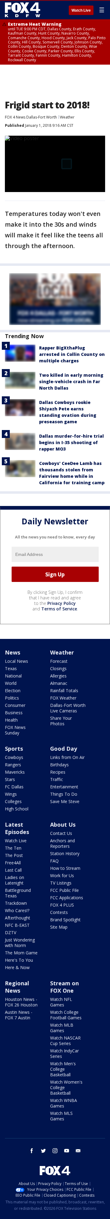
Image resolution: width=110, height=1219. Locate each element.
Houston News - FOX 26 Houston (21, 1002)
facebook (32, 1151)
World (10, 683)
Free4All (13, 863)
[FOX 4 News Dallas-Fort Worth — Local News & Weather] (22, 9)
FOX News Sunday (15, 730)
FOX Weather (63, 698)
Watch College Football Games (66, 1015)
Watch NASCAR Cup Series (65, 1040)
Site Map (59, 927)
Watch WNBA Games (63, 1103)
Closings (58, 668)
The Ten (13, 848)
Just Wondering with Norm (20, 942)
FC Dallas (14, 787)
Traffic (56, 779)
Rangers (13, 765)
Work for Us (62, 875)
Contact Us (61, 833)
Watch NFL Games (61, 1002)
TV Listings (61, 883)
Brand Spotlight (65, 920)
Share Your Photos (61, 720)
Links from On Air (67, 757)
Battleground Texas (18, 893)
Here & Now (17, 967)
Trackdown (16, 903)
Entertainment (64, 787)
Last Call (13, 870)
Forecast (59, 661)
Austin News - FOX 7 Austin (18, 1015)
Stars (10, 779)
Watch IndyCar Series (64, 1053)
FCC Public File (64, 890)
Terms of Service (59, 609)
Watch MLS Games (61, 1116)
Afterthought (17, 918)
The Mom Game (21, 953)
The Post (14, 855)
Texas (11, 668)
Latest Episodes (17, 828)
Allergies (58, 676)
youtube (67, 1151)
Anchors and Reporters (62, 843)
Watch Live (81, 10)
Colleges (13, 801)
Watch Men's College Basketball (63, 1069)
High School (16, 809)
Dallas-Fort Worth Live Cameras (68, 708)
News (12, 652)
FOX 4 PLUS (62, 905)
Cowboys (14, 757)
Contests (59, 912)
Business (14, 712)
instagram (55, 1151)
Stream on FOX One (64, 986)
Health (11, 720)
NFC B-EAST (17, 925)
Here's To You (19, 960)
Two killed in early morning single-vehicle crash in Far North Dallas (71, 381)
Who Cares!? (17, 910)
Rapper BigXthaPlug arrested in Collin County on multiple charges (72, 354)
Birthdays (59, 765)
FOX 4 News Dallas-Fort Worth (31, 117)
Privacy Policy (61, 603)
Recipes (57, 772)
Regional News (17, 986)
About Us (62, 824)
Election (12, 690)
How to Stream (65, 868)
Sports (14, 748)
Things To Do (63, 794)
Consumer (15, 705)
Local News (16, 661)
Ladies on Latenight (14, 880)
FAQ (54, 861)
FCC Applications (66, 897)
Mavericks (15, 772)
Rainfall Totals (64, 690)
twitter (43, 1151)
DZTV (10, 932)
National (13, 676)
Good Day (63, 748)
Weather (67, 117)
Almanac (58, 683)
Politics (12, 698)
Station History (64, 853)
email (78, 1151)
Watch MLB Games (61, 1027)
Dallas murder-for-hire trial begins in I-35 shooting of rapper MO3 (71, 442)
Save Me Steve (64, 801)
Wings (11, 794)
